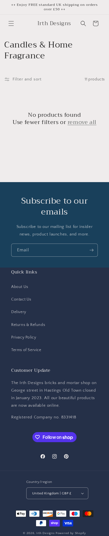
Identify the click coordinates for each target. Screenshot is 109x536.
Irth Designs (46, 533)
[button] (11, 23)
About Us (19, 287)
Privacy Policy (23, 337)
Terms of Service (26, 350)
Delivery (18, 312)
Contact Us (21, 299)
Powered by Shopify (71, 533)
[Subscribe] (91, 250)
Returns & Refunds (28, 325)
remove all (82, 122)
